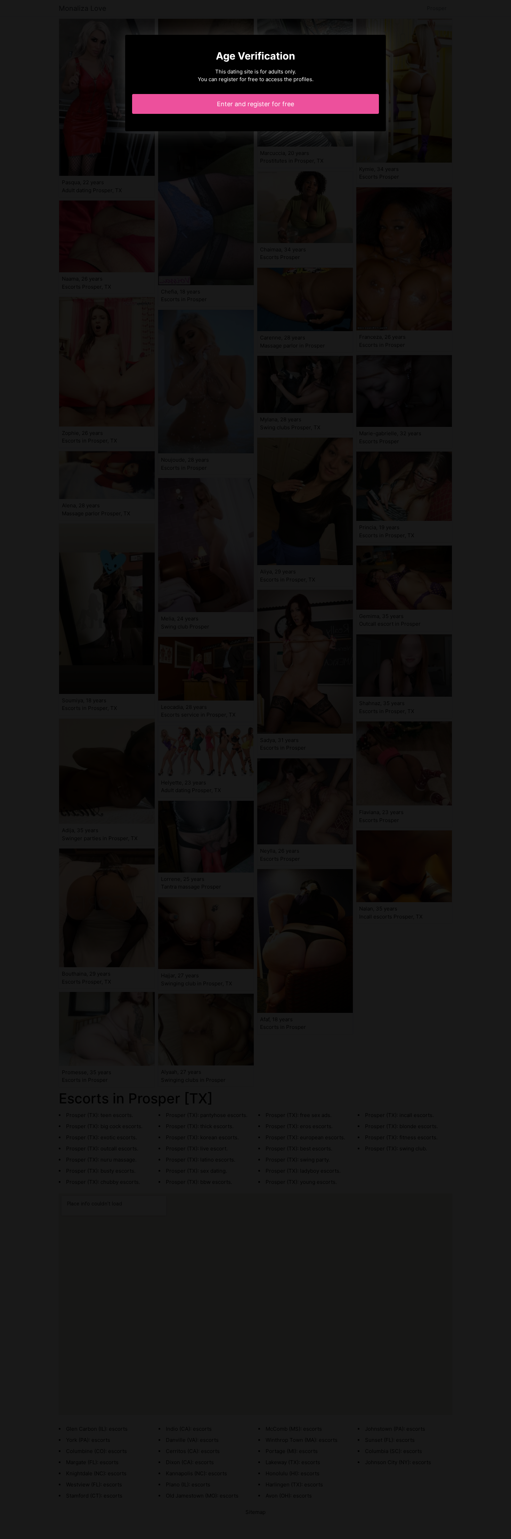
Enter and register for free (255, 104)
